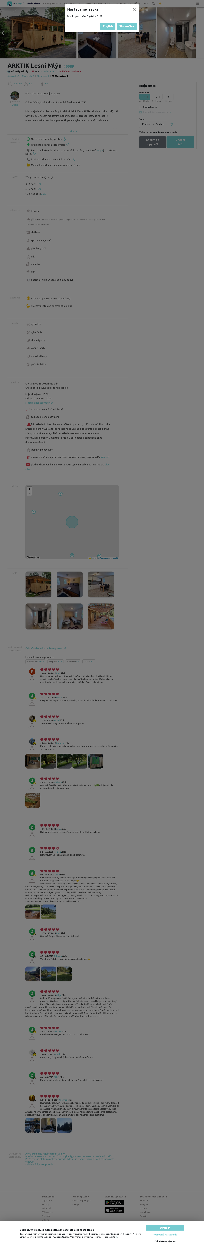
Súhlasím (165, 1227)
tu (116, 1237)
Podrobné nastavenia (165, 1234)
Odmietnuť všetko (164, 1241)
